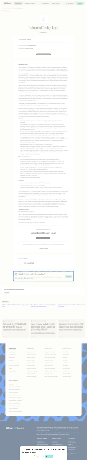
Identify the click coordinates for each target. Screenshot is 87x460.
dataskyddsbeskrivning (30, 452)
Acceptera (49, 456)
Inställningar (38, 456)
